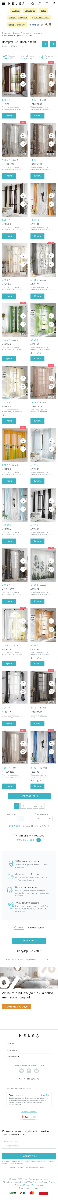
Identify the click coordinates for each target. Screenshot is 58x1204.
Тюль (43, 10)
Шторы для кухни (18, 17)
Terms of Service (31, 1185)
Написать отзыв (29, 941)
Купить (9, 116)
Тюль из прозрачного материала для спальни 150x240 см (12, 169)
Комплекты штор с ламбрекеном (21, 959)
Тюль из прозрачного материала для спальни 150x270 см (40, 412)
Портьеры (30, 10)
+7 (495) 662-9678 (31, 1079)
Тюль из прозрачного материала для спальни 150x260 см (40, 109)
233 (35, 806)
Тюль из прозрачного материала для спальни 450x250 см (12, 474)
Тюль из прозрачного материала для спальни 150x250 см (40, 169)
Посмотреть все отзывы (29, 1111)
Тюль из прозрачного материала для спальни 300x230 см (40, 474)
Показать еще (29, 796)
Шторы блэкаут (16, 25)
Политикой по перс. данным (42, 1161)
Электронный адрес (10, 1142)
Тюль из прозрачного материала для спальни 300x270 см (12, 109)
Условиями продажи (16, 1163)
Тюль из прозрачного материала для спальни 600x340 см (40, 229)
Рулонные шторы (41, 17)
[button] (43, 818)
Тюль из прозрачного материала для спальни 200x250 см (40, 349)
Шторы (15, 10)
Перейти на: (11, 814)
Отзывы (19, 927)
